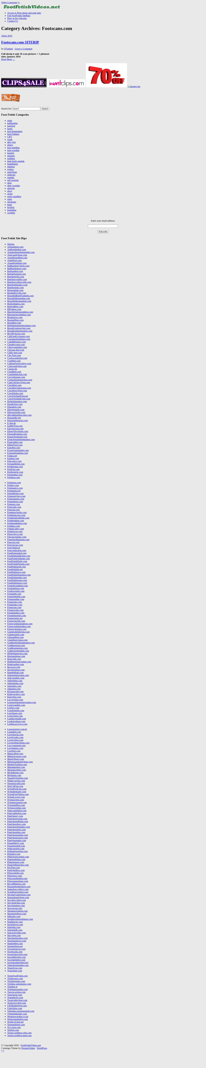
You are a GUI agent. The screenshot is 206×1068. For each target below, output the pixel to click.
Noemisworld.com (16, 783)
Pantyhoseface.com (16, 824)
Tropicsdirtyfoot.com (17, 1000)
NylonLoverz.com (16, 797)
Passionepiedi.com (16, 846)
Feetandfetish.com (16, 464)
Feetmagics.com (15, 488)
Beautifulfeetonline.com (18, 298)
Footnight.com (14, 594)
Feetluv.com (13, 485)
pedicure (11, 175)
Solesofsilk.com (14, 930)
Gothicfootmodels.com (18, 651)
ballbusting (12, 123)
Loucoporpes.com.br (17, 729)
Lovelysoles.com (15, 737)
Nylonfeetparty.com (16, 791)
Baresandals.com (15, 290)
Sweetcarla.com (14, 951)
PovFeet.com (13, 867)
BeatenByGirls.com (16, 293)
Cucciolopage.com (16, 377)
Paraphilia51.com (15, 843)
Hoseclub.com (14, 659)
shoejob (11, 188)
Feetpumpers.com (15, 499)
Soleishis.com (13, 927)
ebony (10, 145)
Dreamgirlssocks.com (17, 420)
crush (9, 139)
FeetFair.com (13, 469)
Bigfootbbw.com (15, 306)
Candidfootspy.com (16, 342)
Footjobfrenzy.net (15, 588)
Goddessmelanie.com (17, 648)
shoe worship (13, 185)
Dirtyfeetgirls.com (15, 409)
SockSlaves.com (15, 924)
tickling (10, 207)
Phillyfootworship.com (18, 856)
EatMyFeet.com (14, 426)
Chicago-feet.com (15, 350)
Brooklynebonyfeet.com (18, 328)
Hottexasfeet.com (15, 664)
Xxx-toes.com (14, 1027)
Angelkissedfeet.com (17, 257)
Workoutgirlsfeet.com (17, 1019)
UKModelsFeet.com (17, 1005)
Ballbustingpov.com (16, 268)
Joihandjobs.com (15, 683)
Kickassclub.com (15, 691)
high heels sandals (15, 161)
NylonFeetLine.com (16, 789)
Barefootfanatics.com (17, 285)
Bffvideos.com (14, 309)
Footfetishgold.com (16, 566)
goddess (11, 158)
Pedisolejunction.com (17, 851)
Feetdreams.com (15, 466)
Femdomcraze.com (16, 515)
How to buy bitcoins (17, 18)
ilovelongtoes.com (16, 670)
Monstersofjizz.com (16, 770)
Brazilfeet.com (14, 323)
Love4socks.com (15, 734)
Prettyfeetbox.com (16, 870)
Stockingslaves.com (16, 941)
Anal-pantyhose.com (17, 255)
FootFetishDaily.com (17, 561)
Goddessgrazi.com (16, 645)
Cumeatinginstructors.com (19, 380)
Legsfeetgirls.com (15, 710)
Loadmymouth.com (16, 718)
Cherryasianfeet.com (17, 347)
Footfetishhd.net (15, 569)
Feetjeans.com (14, 482)
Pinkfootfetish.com (16, 859)
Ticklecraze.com (15, 978)
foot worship (13, 150)
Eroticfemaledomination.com (21, 439)
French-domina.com (16, 629)
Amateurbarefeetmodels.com (21, 252)
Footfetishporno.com (17, 580)
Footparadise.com (15, 599)
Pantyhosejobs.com (16, 829)
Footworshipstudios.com (19, 626)
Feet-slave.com (14, 461)
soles (9, 199)
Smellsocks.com (15, 922)
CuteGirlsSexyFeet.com (18, 382)
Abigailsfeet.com (15, 247)
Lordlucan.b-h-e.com (17, 724)
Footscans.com (14, 607)
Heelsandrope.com (16, 656)
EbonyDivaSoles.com (17, 431)
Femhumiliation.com (17, 523)
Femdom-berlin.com (17, 512)
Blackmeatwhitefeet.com (19, 314)
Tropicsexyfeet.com (16, 1003)
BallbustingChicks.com (18, 266)
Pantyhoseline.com (16, 832)
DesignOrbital (28, 1048)
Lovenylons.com (15, 740)
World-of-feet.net (15, 1022)
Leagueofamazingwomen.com (21, 702)
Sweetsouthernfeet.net (17, 962)
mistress (11, 166)
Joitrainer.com (14, 689)
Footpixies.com (14, 602)
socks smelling (14, 196)
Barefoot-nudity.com (17, 279)
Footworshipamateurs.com (19, 623)
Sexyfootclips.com (16, 903)
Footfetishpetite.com (17, 577)
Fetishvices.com (14, 531)
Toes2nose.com (14, 995)
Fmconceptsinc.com (16, 537)
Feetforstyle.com (15, 472)
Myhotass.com (14, 775)
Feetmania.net (14, 490)
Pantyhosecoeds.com (17, 818)
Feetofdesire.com (15, 493)
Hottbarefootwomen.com (19, 661)
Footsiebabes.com (15, 613)
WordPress (42, 1048)
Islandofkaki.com (15, 672)
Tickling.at (12, 986)
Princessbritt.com (15, 873)
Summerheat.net (15, 946)
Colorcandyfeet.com (17, 366)
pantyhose (12, 172)
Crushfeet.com (14, 371)
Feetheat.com (13, 477)
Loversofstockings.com (18, 742)
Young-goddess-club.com (19, 1033)
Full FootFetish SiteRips (18, 15)
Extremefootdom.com (17, 453)
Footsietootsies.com (16, 615)
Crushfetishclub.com (17, 374)
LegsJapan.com (14, 713)
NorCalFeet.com (15, 786)
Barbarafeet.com (15, 271)
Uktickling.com (14, 1008)
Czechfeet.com (14, 385)
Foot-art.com (13, 542)
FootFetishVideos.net (31, 1045)
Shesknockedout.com (17, 911)
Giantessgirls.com (15, 634)
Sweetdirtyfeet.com (16, 957)
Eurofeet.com (13, 447)
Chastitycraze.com (16, 344)
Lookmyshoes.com (16, 721)
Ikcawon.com (13, 667)
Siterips (10, 244)
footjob (10, 153)
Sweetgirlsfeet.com (16, 960)
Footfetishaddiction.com (18, 556)
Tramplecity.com (15, 997)
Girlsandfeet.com (15, 637)
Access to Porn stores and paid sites (24, 13)
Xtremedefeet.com (16, 1024)
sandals (10, 177)
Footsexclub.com (15, 610)
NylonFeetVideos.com (18, 794)
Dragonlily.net (14, 417)
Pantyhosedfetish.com (17, 821)
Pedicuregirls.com (15, 848)
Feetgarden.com (14, 474)
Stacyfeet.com (14, 935)
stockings (11, 202)
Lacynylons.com (15, 699)
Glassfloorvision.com (17, 640)
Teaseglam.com (14, 970)
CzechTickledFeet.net (17, 396)
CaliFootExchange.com (18, 336)
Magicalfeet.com (15, 753)
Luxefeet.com (13, 751)
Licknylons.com (15, 716)
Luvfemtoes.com (15, 748)
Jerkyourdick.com (15, 678)
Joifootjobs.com (14, 680)
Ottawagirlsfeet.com (16, 810)
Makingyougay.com (16, 756)
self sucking (13, 180)
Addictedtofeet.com (16, 249)
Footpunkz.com (14, 604)
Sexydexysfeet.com (16, 900)
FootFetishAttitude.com (18, 558)
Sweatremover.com (16, 949)
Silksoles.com (13, 916)
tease (9, 204)
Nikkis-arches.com (16, 780)
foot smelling (13, 147)
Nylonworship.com (16, 808)
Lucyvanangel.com (16, 745)
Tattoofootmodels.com (18, 965)
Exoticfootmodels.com (18, 450)
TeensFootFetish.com (17, 976)
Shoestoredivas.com (16, 913)
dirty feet (11, 142)
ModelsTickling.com (17, 764)
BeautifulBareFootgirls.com (20, 295)
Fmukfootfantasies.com (18, 539)
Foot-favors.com (15, 545)
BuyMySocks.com (16, 333)
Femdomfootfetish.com (18, 518)
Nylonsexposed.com (17, 802)
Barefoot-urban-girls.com (19, 282)
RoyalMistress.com (16, 884)
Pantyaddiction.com (16, 813)
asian (9, 120)
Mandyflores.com (15, 759)
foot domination (14, 131)
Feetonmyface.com (16, 496)
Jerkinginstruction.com (18, 675)
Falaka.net (12, 455)
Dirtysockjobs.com (16, 412)
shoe (9, 183)
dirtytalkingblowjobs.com (19, 415)
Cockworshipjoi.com (17, 358)
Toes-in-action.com (16, 992)
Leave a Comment (23, 48)
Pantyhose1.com (15, 816)
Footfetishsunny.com (17, 583)
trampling (11, 210)
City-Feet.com (14, 355)
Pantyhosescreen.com (17, 837)
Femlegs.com (13, 526)
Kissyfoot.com (14, 697)
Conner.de (12, 369)
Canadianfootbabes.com (18, 339)
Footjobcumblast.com (17, 585)
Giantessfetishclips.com (18, 632)
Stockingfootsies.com (17, 938)
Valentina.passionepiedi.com (20, 1011)
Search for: (6, 108)
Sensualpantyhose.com (18, 897)
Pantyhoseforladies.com (18, 827)
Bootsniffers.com (15, 320)
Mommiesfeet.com (16, 767)
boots (9, 128)
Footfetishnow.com (16, 572)
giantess (11, 156)
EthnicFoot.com (14, 445)
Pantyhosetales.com (16, 840)
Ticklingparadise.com (17, 989)
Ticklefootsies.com (16, 981)
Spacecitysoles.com (16, 932)
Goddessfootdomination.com (21, 642)
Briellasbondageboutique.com (21, 325)
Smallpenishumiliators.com (20, 919)
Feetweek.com (14, 507)
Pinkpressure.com (15, 862)
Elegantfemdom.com (17, 434)
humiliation (12, 164)
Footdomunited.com (16, 553)
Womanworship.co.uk (17, 1016)
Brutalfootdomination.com (19, 331)
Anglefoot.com (14, 260)
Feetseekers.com (15, 501)
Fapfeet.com (13, 458)
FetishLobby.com (15, 528)
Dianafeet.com (14, 407)
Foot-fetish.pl (13, 547)
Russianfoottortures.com (18, 886)
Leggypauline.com (16, 705)
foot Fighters (13, 134)
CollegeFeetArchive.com (19, 363)
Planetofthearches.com (18, 865)
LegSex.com (13, 708)
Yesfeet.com (13, 1030)
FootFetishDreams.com (18, 564)
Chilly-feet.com (14, 352)
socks (10, 193)
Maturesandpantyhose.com (20, 761)
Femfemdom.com (15, 520)
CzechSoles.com (15, 393)
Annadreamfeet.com (17, 263)
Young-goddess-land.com (19, 1035)
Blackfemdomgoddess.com (20, 312)
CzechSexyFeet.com (17, 390)
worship (11, 212)
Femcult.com (13, 509)
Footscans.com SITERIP (20, 42)
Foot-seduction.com (16, 550)
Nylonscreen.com (15, 799)
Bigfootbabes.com (16, 304)
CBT (9, 137)
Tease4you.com (14, 968)
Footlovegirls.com (15, 591)
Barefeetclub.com (15, 276)
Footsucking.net (14, 618)
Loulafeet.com (14, 732)
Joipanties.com (14, 686)
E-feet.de (11, 423)
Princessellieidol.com (17, 878)
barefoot (11, 126)
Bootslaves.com (14, 317)
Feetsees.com (13, 504)
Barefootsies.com (15, 287)
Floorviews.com (15, 534)
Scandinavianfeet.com (17, 892)
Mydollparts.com (15, 772)
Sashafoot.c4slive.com (18, 889)
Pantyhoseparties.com (17, 835)
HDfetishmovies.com (17, 653)
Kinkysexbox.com (16, 694)
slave (9, 191)
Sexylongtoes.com (16, 905)
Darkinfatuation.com (17, 401)
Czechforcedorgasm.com (19, 388)
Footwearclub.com (16, 621)
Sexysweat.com (14, 908)
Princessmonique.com (17, 881)
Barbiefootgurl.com (16, 274)
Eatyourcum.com (15, 428)
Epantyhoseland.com (17, 436)
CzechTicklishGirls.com (18, 399)
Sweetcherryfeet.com (17, 954)
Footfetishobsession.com (19, 575)
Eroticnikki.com (14, 442)
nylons (10, 169)
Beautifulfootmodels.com (19, 301)
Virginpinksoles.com (17, 1014)
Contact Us (12, 21)
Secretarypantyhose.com (18, 894)
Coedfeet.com (14, 361)
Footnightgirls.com (16, 596)
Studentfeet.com (15, 943)
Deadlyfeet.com (14, 404)
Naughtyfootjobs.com (17, 778)
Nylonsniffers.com (16, 805)
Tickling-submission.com (19, 984)
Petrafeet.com (13, 854)
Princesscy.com (14, 875)
